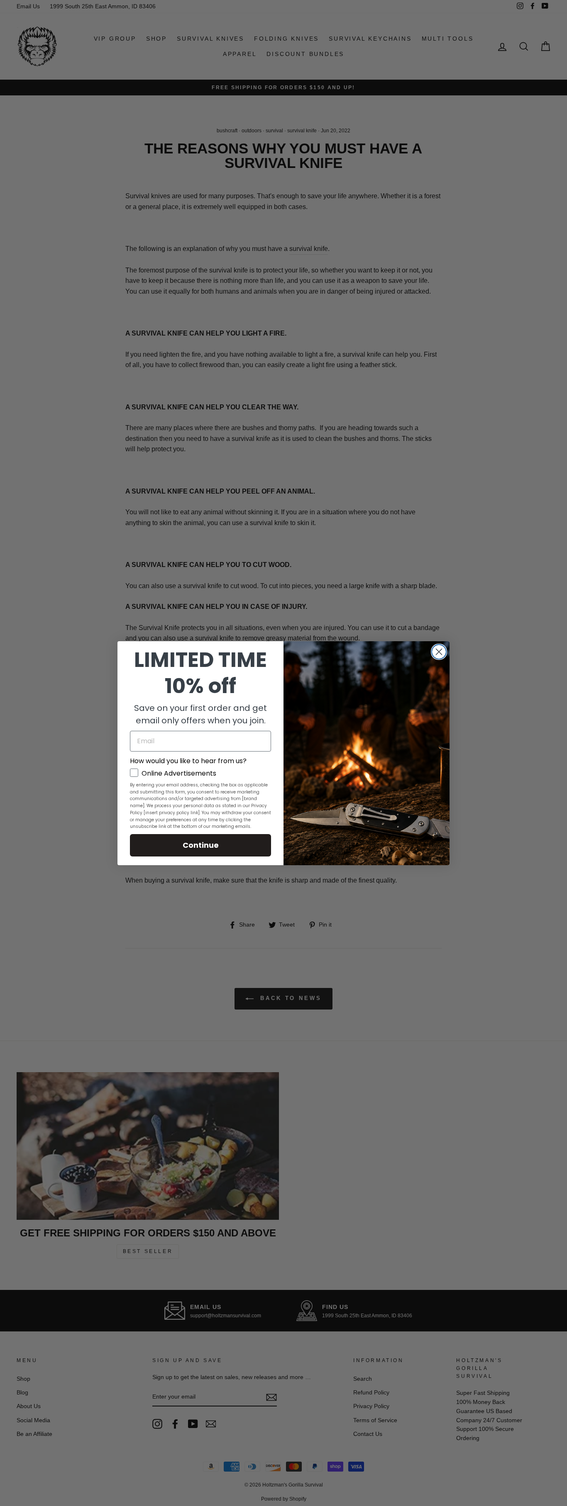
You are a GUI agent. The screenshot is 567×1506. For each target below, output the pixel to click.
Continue (201, 845)
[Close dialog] (439, 652)
